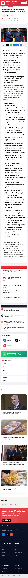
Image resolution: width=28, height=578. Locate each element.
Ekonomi (5, 366)
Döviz (16, 546)
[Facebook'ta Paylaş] (17, 45)
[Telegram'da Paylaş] (14, 45)
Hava (16, 549)
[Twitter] (7, 534)
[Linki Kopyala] (21, 45)
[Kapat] (26, 1)
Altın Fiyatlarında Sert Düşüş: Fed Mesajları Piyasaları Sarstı (12, 291)
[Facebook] (3, 534)
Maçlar (16, 555)
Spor (4, 370)
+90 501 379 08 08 (21, 568)
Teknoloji (5, 373)
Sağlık (3, 558)
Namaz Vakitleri (18, 552)
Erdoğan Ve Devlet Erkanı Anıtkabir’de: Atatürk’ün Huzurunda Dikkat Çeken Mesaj (12, 284)
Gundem (5, 363)
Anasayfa (4, 6)
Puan (16, 558)
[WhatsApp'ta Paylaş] (11, 45)
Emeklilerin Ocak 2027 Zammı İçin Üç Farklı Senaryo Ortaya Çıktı (12, 278)
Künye (3, 571)
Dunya (4, 380)
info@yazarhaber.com (21, 571)
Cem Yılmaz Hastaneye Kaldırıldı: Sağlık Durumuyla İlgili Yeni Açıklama (12, 298)
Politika (11, 6)
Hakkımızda (4, 568)
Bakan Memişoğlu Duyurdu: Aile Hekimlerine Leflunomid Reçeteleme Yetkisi (13, 271)
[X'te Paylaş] (7, 45)
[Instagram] (11, 534)
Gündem (4, 546)
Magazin (5, 377)
